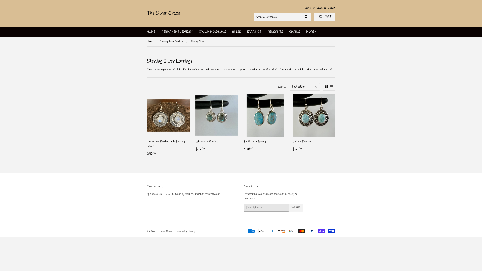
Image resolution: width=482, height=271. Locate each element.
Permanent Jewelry (177, 32)
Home (151, 32)
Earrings (254, 32)
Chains (294, 32)
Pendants (275, 32)
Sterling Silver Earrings (171, 41)
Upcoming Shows (212, 32)
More (310, 32)
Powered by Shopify (185, 231)
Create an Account (325, 8)
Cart (327, 16)
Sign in (308, 8)
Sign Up (295, 207)
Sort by (282, 87)
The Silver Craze (163, 13)
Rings (236, 32)
